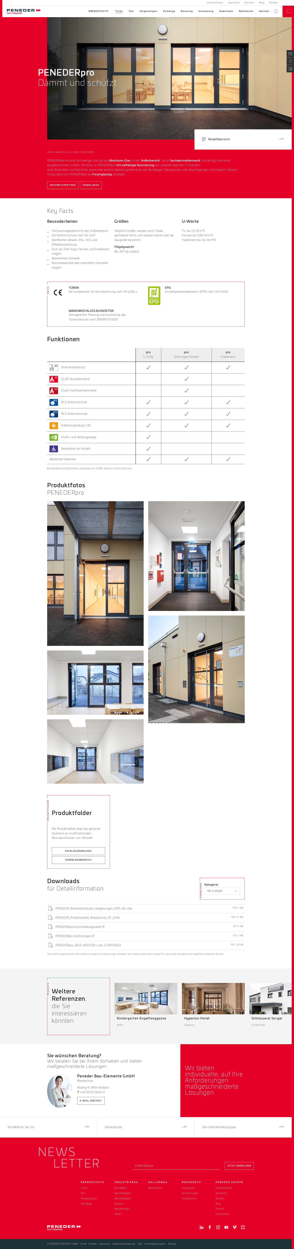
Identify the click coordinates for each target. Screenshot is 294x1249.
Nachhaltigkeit (123, 1193)
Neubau (119, 1203)
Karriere (249, 3)
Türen (119, 11)
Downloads (226, 11)
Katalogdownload (78, 851)
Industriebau (126, 1182)
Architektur (121, 1188)
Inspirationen (189, 1198)
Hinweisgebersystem (155, 1244)
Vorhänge (169, 11)
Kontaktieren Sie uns (21, 1127)
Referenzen (246, 11)
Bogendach (191, 1182)
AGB (140, 1244)
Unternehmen (215, 3)
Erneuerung (206, 11)
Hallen (118, 1214)
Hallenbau (158, 1182)
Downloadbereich (78, 860)
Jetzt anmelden (239, 1166)
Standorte (234, 3)
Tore (131, 11)
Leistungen (188, 1188)
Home (50, 152)
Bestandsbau (122, 1209)
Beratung (187, 11)
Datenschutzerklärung (124, 1244)
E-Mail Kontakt (91, 1101)
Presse (220, 1209)
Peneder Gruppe (229, 1182)
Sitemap (172, 1244)
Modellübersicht (219, 139)
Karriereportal (113, 1127)
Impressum (104, 1244)
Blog (261, 3)
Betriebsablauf (123, 1198)
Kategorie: (211, 884)
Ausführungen (190, 1193)
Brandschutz (98, 11)
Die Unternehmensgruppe (219, 1127)
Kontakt (273, 3)
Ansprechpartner (63, 185)
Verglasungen (148, 11)
